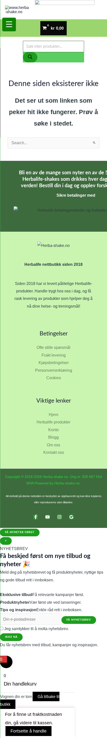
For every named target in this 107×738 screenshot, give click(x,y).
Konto (53, 429)
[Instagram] (59, 517)
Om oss (53, 445)
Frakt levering (54, 355)
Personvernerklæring (53, 370)
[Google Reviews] (71, 517)
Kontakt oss (53, 452)
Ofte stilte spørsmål (53, 347)
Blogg (53, 437)
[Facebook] (35, 517)
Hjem (53, 414)
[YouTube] (47, 517)
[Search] (30, 57)
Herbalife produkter (53, 422)
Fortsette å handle (28, 731)
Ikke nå (11, 637)
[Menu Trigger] (9, 24)
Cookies (53, 377)
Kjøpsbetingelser (54, 362)
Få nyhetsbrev (78, 619)
